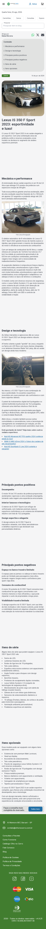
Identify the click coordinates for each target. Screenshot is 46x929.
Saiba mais (35, 809)
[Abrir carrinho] (3, 4)
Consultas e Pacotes (11, 836)
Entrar (34, 4)
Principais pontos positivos (16, 55)
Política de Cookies (11, 857)
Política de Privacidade (12, 861)
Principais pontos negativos (16, 60)
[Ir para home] (12, 4)
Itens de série (10, 64)
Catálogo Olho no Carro (13, 844)
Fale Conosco (8, 848)
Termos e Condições (11, 865)
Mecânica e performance (14, 46)
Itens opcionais (11, 68)
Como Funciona (9, 840)
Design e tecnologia (13, 51)
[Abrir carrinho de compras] (42, 4)
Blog (4, 852)
